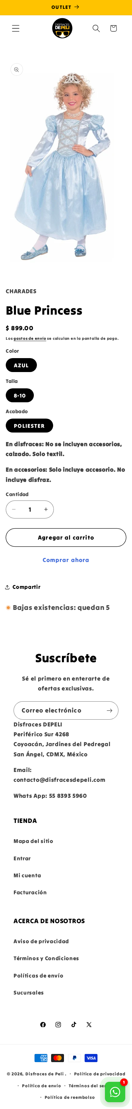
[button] (15, 28)
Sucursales (29, 992)
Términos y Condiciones (46, 958)
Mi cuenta (27, 875)
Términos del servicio (93, 1085)
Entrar (22, 858)
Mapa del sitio (33, 841)
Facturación (30, 892)
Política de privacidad (100, 1073)
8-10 (20, 395)
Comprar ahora (66, 560)
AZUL (21, 365)
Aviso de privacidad (41, 941)
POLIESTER (29, 425)
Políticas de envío (38, 975)
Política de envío (41, 1085)
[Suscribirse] (109, 710)
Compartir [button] (26, 586)
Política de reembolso (70, 1097)
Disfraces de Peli (44, 1073)
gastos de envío (30, 338)
